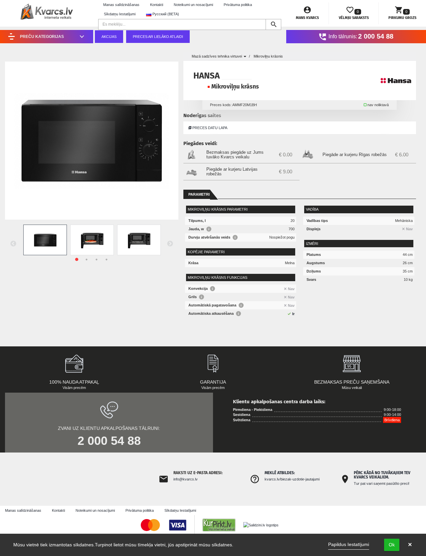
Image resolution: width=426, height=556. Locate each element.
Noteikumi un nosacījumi (193, 5)
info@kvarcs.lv (185, 479)
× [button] (410, 544)
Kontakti (156, 5)
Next (170, 244)
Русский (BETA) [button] (165, 14)
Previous (13, 244)
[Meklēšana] (273, 24)
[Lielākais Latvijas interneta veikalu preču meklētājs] (222, 525)
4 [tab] (106, 259)
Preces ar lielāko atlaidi (158, 37)
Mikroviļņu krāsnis (268, 56)
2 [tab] (86, 259)
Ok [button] (392, 544)
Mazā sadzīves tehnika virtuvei (217, 56)
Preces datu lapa (209, 128)
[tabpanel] (45, 240)
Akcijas (109, 37)
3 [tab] (96, 259)
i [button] (208, 229)
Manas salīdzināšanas (121, 5)
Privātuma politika (238, 5)
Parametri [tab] (199, 194)
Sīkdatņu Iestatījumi (119, 14)
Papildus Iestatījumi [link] (348, 544)
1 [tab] (76, 259)
